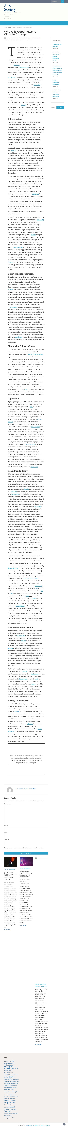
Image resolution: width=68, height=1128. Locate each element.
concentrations (24, 67)
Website (6, 840)
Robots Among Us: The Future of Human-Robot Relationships (26, 874)
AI (13, 1061)
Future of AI (7, 1085)
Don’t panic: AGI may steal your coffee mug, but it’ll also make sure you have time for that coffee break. (41, 994)
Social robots (13, 1109)
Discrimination (8, 1081)
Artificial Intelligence (9, 40)
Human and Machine (10, 1089)
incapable (37, 85)
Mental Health (14, 1096)
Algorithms (8, 1064)
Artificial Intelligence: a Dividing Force (56, 82)
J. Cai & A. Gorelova (42, 1003)
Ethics (12, 1083)
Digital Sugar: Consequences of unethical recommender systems (10, 875)
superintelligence (8, 1113)
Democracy (14, 1079)
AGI (10, 1061)
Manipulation (10, 1094)
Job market (12, 1092)
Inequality (6, 1092)
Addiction (6, 1061)
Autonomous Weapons (8, 1074)
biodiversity (35, 427)
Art (14, 1064)
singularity (7, 1107)
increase (16, 65)
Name (6, 825)
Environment (28, 40)
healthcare (7, 1088)
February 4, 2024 (9, 886)
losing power (20, 606)
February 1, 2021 (26, 38)
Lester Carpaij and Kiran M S (13, 38)
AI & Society (10, 7)
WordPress (29, 1125)
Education (15, 1081)
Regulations (9, 1102)
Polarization (12, 1098)
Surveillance (15, 1113)
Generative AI (13, 1085)
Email (6, 832)
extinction (11, 77)
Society (8, 1111)
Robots (13, 1105)
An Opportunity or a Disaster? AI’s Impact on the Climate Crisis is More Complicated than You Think (57, 70)
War (14, 1118)
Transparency (8, 1116)
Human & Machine (36, 38)
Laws (5, 1094)
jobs (16, 1092)
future (16, 1083)
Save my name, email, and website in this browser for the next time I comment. (24, 849)
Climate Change (20, 40)
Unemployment (8, 1118)
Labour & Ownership (41, 986)
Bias (12, 1075)
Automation (8, 1071)
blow (27, 596)
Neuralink (6, 1098)
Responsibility (8, 1105)
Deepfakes (6, 1079)
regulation (13, 1100)
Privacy (7, 1100)
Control (12, 1077)
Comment (7, 804)
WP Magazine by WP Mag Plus (41, 1125)
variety (23, 105)
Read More (7, 929)
